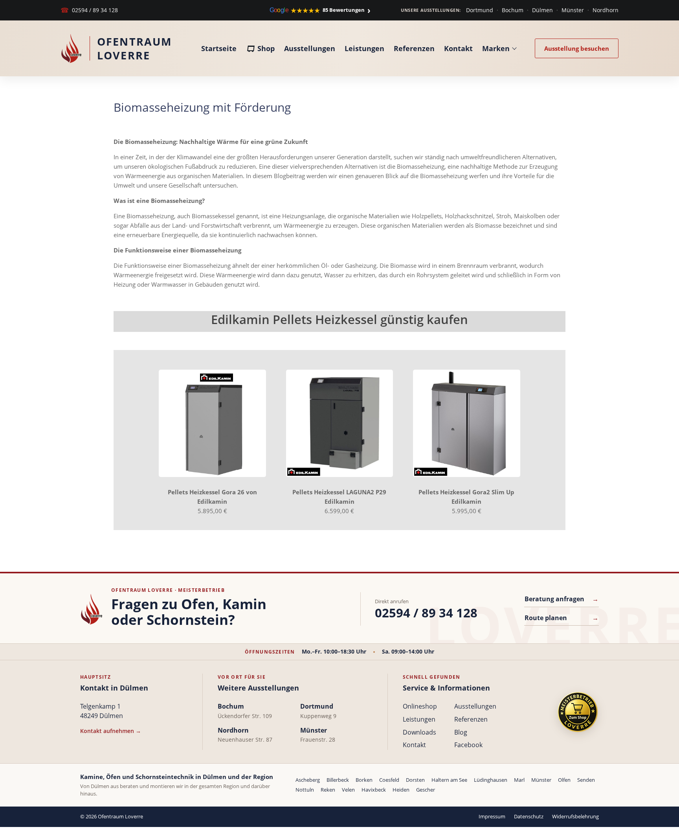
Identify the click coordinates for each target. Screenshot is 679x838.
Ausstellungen (309, 48)
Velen (348, 789)
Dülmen (542, 10)
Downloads (419, 732)
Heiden (401, 789)
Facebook (468, 744)
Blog (460, 732)
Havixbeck (374, 789)
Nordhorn (605, 10)
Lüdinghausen (490, 779)
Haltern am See (449, 779)
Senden (586, 779)
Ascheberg (307, 779)
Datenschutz (528, 816)
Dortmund (479, 10)
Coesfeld (389, 779)
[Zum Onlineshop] (577, 712)
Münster (573, 10)
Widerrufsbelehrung (575, 816)
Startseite (219, 48)
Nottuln (304, 789)
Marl (519, 779)
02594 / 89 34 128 (89, 10)
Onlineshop (420, 706)
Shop (266, 48)
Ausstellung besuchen (576, 48)
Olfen (564, 779)
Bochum (512, 10)
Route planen (561, 617)
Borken (364, 779)
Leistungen (364, 48)
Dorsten (415, 779)
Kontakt (458, 48)
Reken (328, 789)
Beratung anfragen (561, 599)
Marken (496, 48)
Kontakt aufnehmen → (110, 731)
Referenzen (414, 48)
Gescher (425, 789)
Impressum (492, 816)
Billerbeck (338, 779)
